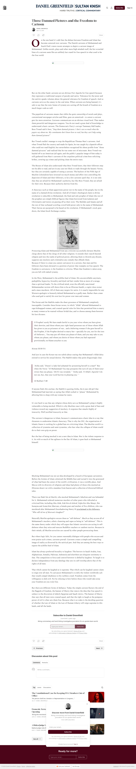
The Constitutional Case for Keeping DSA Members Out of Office (58, 694)
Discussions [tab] (47, 687)
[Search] (107, 8)
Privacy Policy (83, 738)
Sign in (129, 8)
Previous (39, 648)
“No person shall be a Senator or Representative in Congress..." (53, 698)
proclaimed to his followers (88, 509)
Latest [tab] (39, 687)
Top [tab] (34, 687)
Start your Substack (64, 766)
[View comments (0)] (39, 35)
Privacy (19, 766)
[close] (87, 704)
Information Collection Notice (67, 738)
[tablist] (40, 663)
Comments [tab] (36, 662)
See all (35, 739)
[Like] (34, 35)
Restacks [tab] (45, 662)
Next (98, 648)
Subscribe (119, 8)
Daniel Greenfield (42, 28)
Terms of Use (77, 736)
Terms (23, 766)
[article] (68, 698)
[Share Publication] (111, 8)
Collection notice (30, 766)
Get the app (75, 766)
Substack (115, 766)
